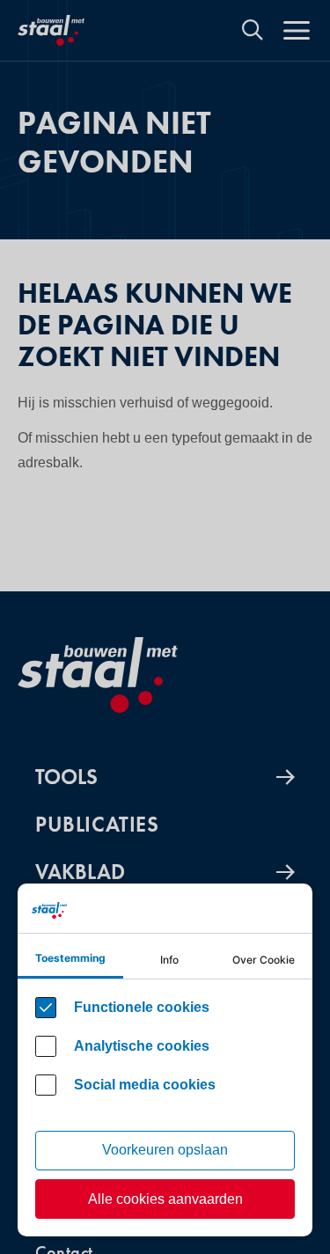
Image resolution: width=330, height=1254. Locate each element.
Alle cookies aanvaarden (165, 1199)
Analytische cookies (141, 1045)
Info (169, 959)
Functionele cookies (141, 1007)
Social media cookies (145, 1084)
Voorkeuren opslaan (165, 1149)
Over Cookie (263, 959)
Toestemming (70, 957)
